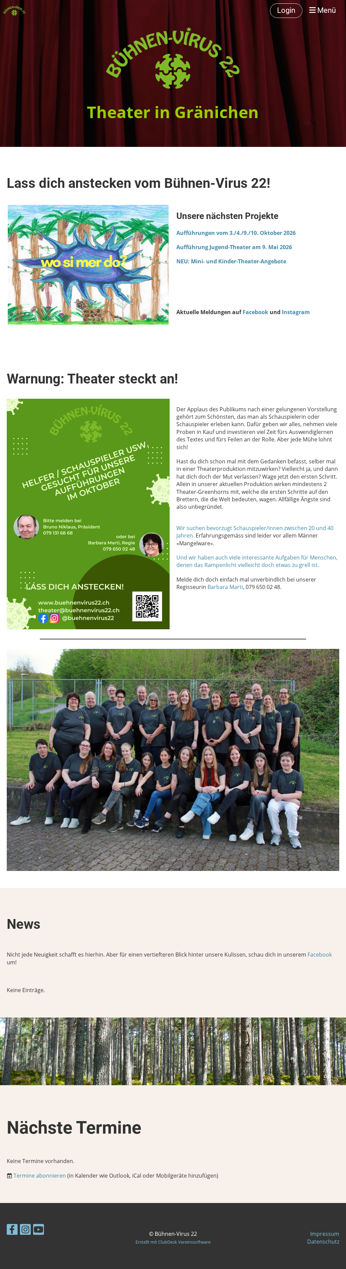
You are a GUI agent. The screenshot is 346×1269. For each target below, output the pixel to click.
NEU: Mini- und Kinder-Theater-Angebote (231, 261)
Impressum (324, 1234)
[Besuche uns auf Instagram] (25, 1230)
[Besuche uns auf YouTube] (38, 1230)
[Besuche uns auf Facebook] (12, 1230)
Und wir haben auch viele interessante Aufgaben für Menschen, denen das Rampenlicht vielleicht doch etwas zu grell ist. (257, 561)
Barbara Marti (225, 587)
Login (286, 10)
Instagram (296, 312)
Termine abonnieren (40, 1175)
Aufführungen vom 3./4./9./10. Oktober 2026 (236, 233)
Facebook (255, 312)
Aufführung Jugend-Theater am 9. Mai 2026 (234, 247)
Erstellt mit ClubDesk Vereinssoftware (173, 1242)
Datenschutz (323, 1241)
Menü (326, 10)
